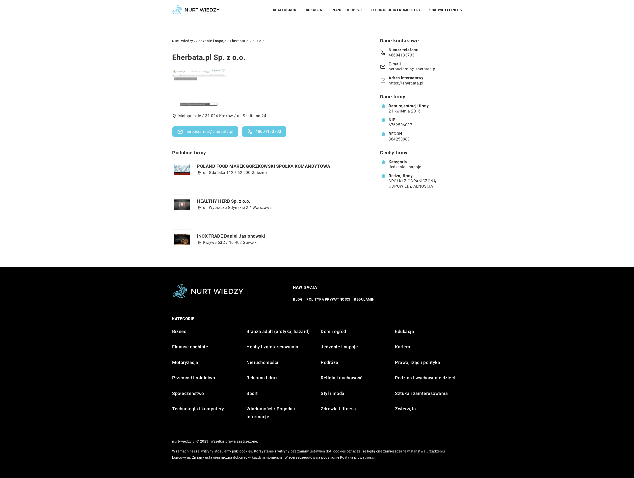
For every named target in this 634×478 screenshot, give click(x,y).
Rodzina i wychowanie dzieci (425, 377)
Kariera (402, 346)
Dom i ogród (284, 10)
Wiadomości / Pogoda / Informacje (271, 412)
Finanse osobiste (346, 10)
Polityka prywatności (328, 299)
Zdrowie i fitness (445, 10)
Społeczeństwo (188, 393)
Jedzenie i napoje (405, 167)
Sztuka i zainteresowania (421, 393)
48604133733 (268, 131)
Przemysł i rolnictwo (193, 377)
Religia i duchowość (342, 377)
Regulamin (364, 299)
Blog (298, 299)
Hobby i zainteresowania (272, 346)
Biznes (179, 331)
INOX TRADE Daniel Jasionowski (231, 236)
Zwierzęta (405, 408)
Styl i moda (332, 393)
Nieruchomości (262, 362)
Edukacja (313, 10)
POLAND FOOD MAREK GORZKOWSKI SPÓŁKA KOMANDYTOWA (263, 166)
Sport (252, 393)
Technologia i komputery (396, 10)
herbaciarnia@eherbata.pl (209, 131)
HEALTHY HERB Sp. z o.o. (223, 201)
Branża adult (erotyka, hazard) (278, 331)
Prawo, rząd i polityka (417, 362)
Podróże (329, 362)
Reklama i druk (262, 377)
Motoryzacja (185, 362)
